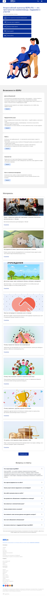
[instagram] (8, 586)
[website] (10, 586)
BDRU (5, 539)
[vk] (3, 586)
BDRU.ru (12, 1)
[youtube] (6, 586)
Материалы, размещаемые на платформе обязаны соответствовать (21, 542)
